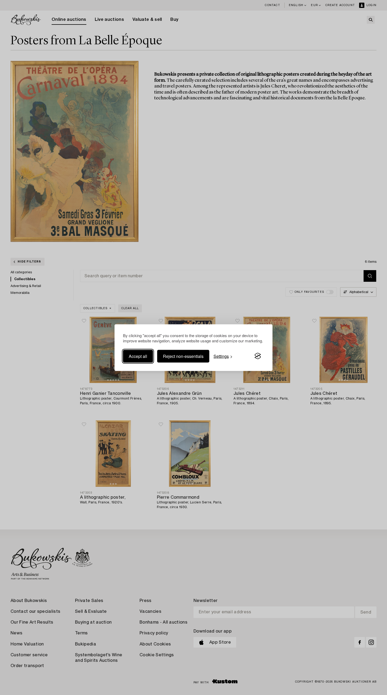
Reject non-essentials (183, 356)
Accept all (138, 356)
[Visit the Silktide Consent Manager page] (257, 356)
